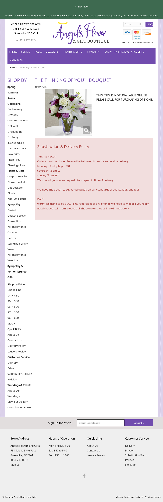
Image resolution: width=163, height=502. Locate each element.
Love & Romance (17, 148)
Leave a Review (16, 351)
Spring (13, 51)
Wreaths (12, 260)
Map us (15, 464)
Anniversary (14, 109)
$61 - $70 (13, 307)
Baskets (12, 210)
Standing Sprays (17, 244)
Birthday (12, 115)
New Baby (13, 154)
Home (12, 67)
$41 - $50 (13, 295)
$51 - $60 (13, 301)
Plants (11, 193)
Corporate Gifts (17, 176)
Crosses (12, 232)
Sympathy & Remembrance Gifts (124, 51)
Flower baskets (17, 182)
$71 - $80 (13, 312)
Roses (38, 51)
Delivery (12, 363)
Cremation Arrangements (16, 224)
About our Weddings (13, 393)
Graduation (14, 132)
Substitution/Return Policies (19, 376)
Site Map (130, 464)
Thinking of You (16, 165)
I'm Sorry (12, 137)
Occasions (52, 51)
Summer (26, 51)
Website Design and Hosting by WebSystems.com (138, 497)
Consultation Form (19, 407)
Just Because (15, 143)
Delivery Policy (16, 346)
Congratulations (17, 120)
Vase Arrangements (16, 252)
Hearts (11, 238)
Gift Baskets (15, 188)
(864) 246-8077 (27, 39)
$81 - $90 (13, 318)
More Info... (16, 59)
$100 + (11, 323)
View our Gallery (17, 402)
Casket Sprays (16, 216)
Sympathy (93, 51)
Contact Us (14, 340)
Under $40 (14, 290)
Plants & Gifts (73, 51)
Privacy (12, 368)
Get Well (12, 126)
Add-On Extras (16, 199)
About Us (13, 335)
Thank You (13, 160)
